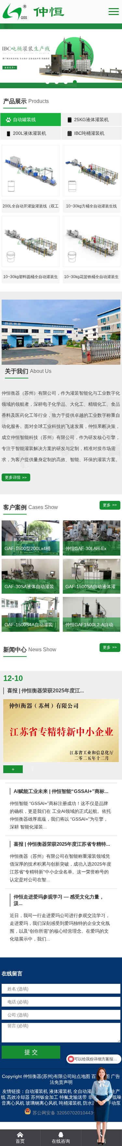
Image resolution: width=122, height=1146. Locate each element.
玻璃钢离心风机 (42, 1103)
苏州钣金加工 (44, 1097)
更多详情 (12, 477)
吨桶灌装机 (70, 1103)
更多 (107, 505)
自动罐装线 (24, 119)
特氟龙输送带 (73, 1097)
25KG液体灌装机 (91, 119)
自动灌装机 (36, 1091)
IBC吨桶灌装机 (88, 133)
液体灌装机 (60, 1091)
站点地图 (81, 1076)
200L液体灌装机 (29, 133)
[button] (47, 82)
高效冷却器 (18, 1097)
